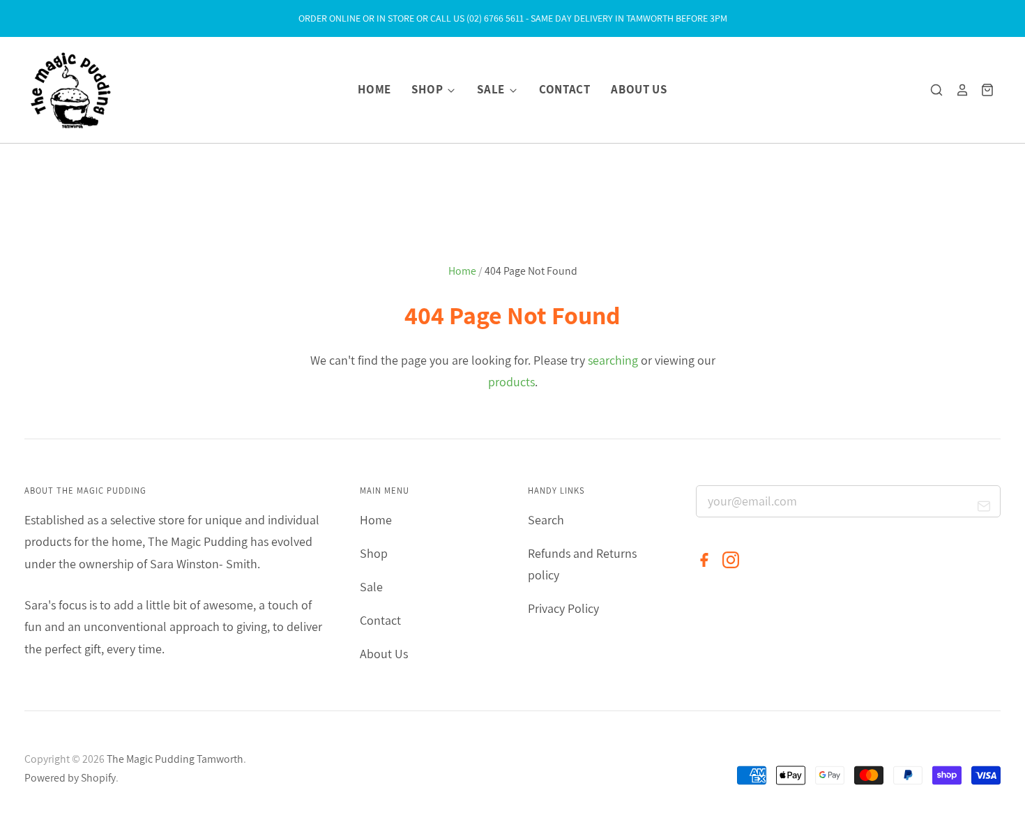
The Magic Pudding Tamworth (175, 759)
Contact (565, 89)
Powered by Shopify (70, 777)
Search (546, 520)
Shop (428, 89)
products (511, 382)
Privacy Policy (563, 608)
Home (374, 89)
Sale (492, 89)
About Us (639, 89)
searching (613, 360)
